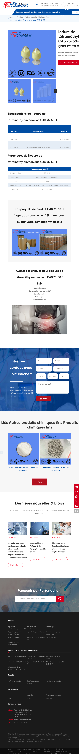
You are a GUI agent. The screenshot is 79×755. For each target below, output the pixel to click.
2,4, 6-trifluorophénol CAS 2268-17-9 (55, 663)
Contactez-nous (65, 12)
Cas (39, 12)
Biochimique (50, 627)
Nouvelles (56, 12)
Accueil (12, 17)
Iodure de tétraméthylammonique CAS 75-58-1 (28, 20)
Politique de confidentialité (24, 754)
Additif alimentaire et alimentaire (53, 633)
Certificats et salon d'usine (33, 682)
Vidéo (29, 698)
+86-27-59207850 (20, 723)
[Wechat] (76, 506)
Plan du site (11, 754)
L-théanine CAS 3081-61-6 (17, 662)
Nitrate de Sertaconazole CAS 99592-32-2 (36, 658)
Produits (19, 12)
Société (27, 12)
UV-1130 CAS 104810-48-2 (17, 656)
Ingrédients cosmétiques (35, 632)
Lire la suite (15, 565)
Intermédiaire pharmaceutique (33, 628)
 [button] (8, 91)
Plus (39, 482)
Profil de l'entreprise (14, 681)
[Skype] (76, 486)
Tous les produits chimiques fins (13, 644)
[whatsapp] (76, 496)
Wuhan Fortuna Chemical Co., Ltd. (23, 750)
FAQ (9, 698)
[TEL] (76, 501)
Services (34, 12)
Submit (43, 398)
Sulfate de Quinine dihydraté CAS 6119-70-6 (16, 668)
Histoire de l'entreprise (53, 681)
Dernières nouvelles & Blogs (39, 503)
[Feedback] (76, 511)
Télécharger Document (54, 695)
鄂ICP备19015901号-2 (47, 750)
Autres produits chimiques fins (36, 638)
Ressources (46, 12)
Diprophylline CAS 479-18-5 (36, 663)
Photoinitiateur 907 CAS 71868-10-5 (54, 658)
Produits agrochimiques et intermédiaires (16, 633)
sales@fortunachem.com (49, 6)
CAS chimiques (51, 637)
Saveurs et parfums (14, 637)
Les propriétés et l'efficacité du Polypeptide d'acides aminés (38, 547)
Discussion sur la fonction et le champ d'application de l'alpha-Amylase (60, 547)
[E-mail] (76, 491)
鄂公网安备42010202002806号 (61, 750)
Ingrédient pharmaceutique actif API (17, 628)
